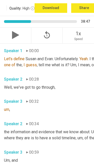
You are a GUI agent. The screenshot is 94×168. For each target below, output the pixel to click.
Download (51, 8)
